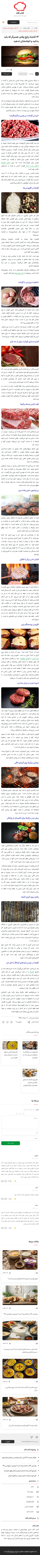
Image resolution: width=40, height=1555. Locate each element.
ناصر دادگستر (23, 74)
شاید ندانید (26, 28)
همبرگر (32, 972)
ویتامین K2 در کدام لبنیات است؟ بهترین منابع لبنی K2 (21, 1314)
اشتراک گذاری (35, 1022)
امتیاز (37, 1110)
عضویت (8, 1442)
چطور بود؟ (19, 1022)
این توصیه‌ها (19, 273)
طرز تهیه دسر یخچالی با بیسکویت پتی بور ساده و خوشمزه (30, 1055)
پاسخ (2, 1181)
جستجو (14, 22)
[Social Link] (32, 1437)
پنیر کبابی (35, 658)
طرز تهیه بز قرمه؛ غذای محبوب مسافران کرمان (22, 1475)
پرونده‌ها (30, 1491)
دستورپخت (29, 1496)
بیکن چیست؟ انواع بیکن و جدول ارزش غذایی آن (23, 1425)
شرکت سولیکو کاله (12, 1551)
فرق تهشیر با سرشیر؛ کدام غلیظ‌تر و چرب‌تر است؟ (23, 1278)
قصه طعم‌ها (30, 1501)
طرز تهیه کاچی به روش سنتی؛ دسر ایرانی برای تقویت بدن (11, 1055)
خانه (36, 28)
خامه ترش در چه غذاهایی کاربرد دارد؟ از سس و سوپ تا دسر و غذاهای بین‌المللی (21, 1350)
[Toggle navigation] (3, 22)
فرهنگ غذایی (29, 1506)
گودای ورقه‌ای (25, 658)
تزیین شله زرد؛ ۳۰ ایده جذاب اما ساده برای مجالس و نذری (22, 1388)
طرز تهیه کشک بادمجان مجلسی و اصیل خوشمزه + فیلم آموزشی (30, 1082)
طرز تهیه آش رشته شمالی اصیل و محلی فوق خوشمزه (20, 1470)
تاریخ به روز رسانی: (34, 1018)
